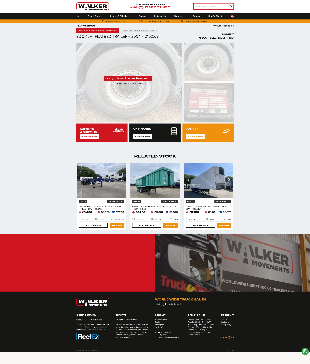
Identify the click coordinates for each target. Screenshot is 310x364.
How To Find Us (215, 16)
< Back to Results (85, 26)
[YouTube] (232, 337)
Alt (233, 350)
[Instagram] (229, 337)
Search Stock (94, 16)
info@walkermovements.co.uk (168, 337)
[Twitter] (223, 337)
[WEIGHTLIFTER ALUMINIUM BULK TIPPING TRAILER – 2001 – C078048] (155, 180)
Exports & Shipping (119, 16)
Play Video (114, 202)
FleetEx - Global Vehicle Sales (89, 320)
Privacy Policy (226, 325)
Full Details (93, 225)
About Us (178, 16)
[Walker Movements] (92, 6)
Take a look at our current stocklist (140, 30)
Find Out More (89, 136)
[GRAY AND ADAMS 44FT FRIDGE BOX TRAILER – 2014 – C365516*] (208, 180)
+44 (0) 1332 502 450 (150, 7)
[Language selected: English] (232, 16)
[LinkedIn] (226, 337)
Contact (196, 16)
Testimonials (160, 16)
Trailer (217, 26)
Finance (142, 16)
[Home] (78, 16)
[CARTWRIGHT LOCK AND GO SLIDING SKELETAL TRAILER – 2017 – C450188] (101, 180)
